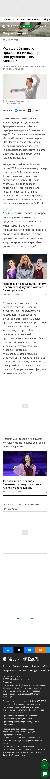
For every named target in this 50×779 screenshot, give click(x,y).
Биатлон (36, 666)
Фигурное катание (12, 504)
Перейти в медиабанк (11, 103)
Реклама (23, 670)
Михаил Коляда (11, 509)
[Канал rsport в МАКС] (8, 650)
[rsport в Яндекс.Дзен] (19, 650)
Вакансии (7, 682)
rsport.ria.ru (19, 446)
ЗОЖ (45, 666)
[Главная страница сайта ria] (3, 26)
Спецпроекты (9, 670)
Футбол (6, 666)
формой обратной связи (14, 755)
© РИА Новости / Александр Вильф (16, 101)
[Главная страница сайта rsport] (16, 26)
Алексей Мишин (32, 504)
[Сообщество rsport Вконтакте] (29, 650)
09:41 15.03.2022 (10, 40)
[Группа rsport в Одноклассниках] (40, 650)
